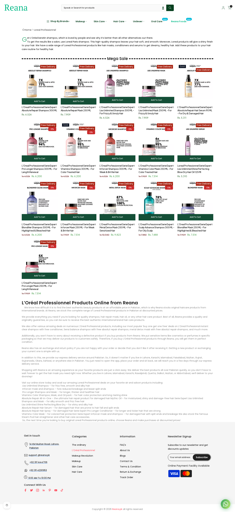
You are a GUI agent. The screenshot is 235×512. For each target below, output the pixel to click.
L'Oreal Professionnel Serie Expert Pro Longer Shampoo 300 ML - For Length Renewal (39, 168)
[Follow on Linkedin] (43, 490)
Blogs (123, 455)
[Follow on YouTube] (55, 490)
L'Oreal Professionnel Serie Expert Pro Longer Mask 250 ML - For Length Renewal (39, 285)
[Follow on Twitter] (31, 490)
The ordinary (79, 444)
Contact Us (126, 461)
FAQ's (123, 444)
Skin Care (99, 21)
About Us (125, 450)
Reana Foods (181, 21)
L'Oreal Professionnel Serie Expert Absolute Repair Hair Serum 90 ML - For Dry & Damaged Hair (194, 110)
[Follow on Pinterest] (49, 490)
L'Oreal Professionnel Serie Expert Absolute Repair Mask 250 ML (78, 109)
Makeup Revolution (82, 455)
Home (28, 29)
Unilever (137, 21)
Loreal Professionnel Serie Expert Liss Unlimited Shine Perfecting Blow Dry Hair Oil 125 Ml (194, 168)
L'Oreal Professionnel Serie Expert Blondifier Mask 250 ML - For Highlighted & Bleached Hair (194, 227)
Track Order (126, 477)
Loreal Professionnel (45, 29)
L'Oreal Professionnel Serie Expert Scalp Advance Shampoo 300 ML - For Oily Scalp (156, 227)
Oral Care (159, 21)
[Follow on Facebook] (25, 490)
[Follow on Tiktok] (61, 490)
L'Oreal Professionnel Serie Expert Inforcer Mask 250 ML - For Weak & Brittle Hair (78, 227)
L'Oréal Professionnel (83, 450)
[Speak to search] (163, 8)
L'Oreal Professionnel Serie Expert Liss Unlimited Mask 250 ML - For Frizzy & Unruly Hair (156, 110)
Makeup (80, 21)
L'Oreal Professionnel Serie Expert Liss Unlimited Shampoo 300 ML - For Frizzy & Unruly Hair (117, 110)
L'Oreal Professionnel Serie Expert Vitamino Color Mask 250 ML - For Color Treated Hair (156, 168)
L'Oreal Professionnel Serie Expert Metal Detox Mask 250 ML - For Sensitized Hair (117, 227)
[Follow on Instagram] (37, 490)
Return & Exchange (130, 471)
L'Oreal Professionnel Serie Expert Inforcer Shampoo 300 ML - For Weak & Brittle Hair (117, 168)
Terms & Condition (130, 466)
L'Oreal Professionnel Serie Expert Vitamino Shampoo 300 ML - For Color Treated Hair (78, 168)
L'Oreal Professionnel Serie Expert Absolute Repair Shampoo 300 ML (39, 109)
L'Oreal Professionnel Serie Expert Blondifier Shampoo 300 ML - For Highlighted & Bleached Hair (39, 227)
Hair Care (118, 21)
